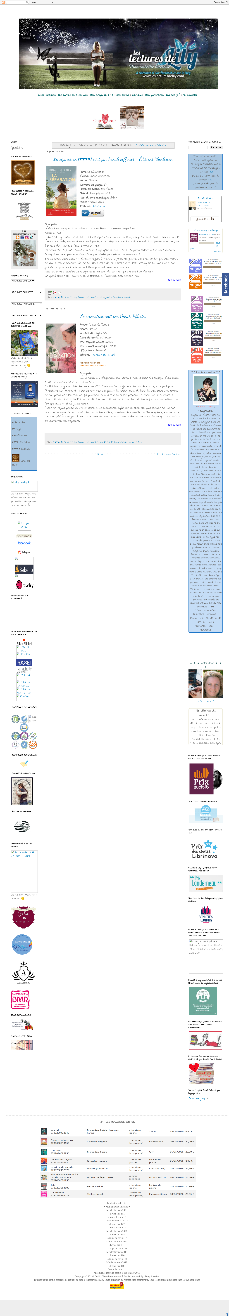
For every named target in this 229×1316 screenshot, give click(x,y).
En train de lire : (205, 198)
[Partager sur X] (76, 293)
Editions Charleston (95, 297)
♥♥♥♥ (56, 297)
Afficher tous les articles (150, 145)
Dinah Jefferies (68, 297)
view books (217, 251)
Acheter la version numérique (93, 365)
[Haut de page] (227, 1314)
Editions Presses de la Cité (99, 442)
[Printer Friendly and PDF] (54, 293)
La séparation (125, 297)
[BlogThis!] (71, 293)
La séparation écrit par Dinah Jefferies (113, 316)
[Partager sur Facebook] (81, 293)
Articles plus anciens (168, 454)
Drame (81, 297)
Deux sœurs (203, 203)
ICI (211, 172)
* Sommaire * (206, 701)
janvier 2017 (111, 297)
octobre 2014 (135, 442)
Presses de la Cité (103, 355)
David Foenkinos (203, 206)
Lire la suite (174, 280)
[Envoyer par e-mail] (66, 293)
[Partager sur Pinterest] (86, 293)
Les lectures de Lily (206, 234)
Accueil (100, 454)
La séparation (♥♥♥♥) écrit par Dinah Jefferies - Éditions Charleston (113, 159)
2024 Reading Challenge (206, 230)
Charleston (98, 206)
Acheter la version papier (91, 363)
